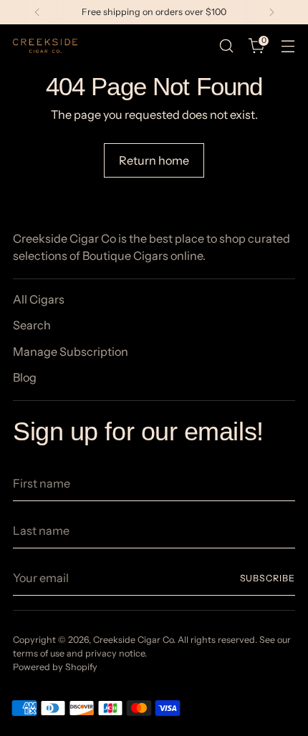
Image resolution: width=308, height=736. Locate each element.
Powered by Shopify (55, 667)
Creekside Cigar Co (133, 639)
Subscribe (268, 578)
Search (32, 325)
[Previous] (37, 12)
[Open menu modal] (287, 46)
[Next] (271, 12)
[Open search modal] (226, 46)
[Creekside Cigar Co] (45, 46)
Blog (25, 377)
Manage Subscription (70, 351)
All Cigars (38, 299)
